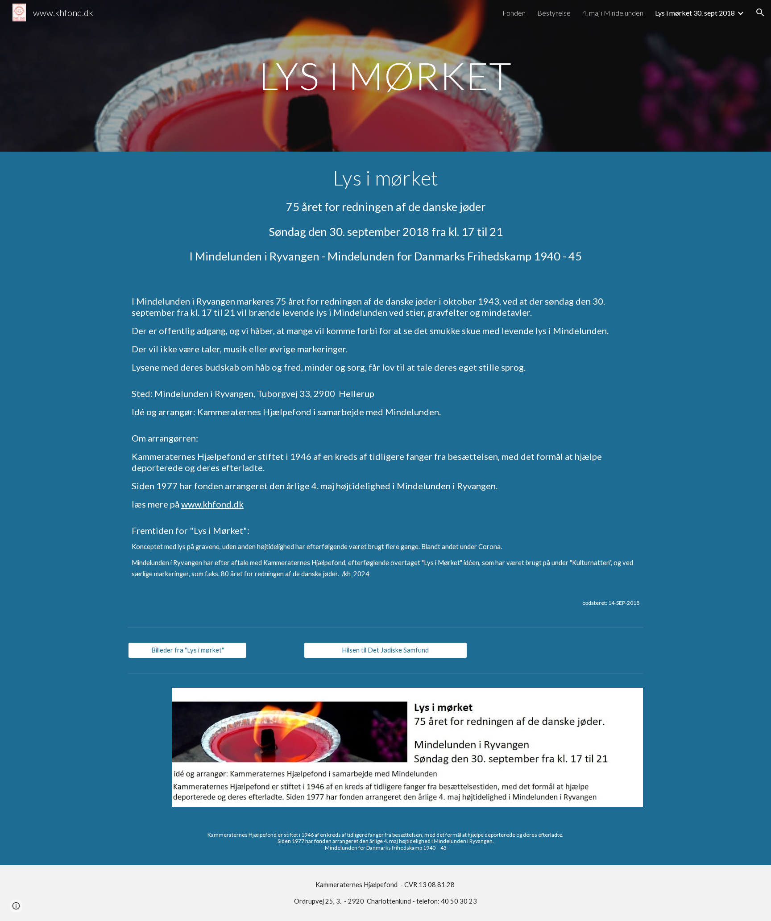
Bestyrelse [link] (554, 12)
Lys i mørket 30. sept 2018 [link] (695, 12)
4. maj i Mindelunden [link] (612, 12)
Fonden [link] (514, 12)
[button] (760, 12)
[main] (385, 75)
